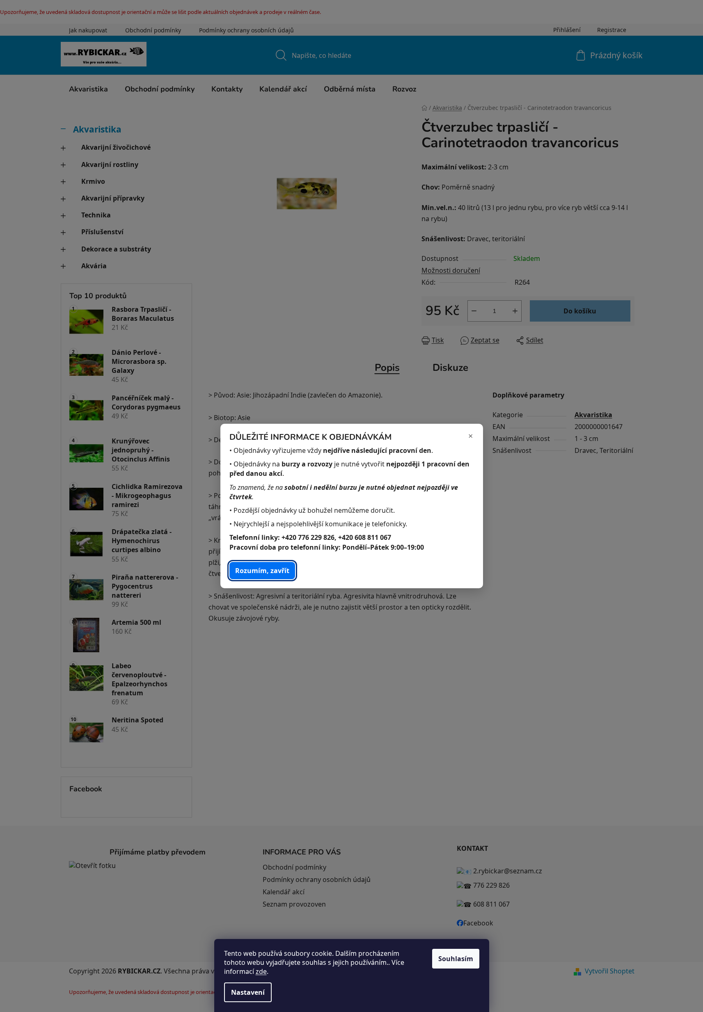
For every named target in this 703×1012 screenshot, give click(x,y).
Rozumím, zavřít (262, 570)
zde (261, 971)
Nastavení (248, 992)
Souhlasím (455, 958)
